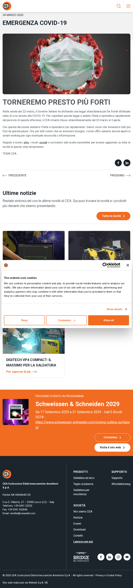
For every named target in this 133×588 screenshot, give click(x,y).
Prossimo (117, 175)
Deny (24, 320)
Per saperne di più (18, 371)
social (43, 142)
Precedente (17, 175)
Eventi (77, 523)
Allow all (108, 320)
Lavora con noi (83, 541)
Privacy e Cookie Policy (109, 575)
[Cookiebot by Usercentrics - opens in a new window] (105, 265)
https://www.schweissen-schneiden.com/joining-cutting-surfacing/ (83, 424)
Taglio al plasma (83, 484)
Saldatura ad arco (83, 478)
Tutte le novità (111, 216)
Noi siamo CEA (82, 511)
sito (26, 142)
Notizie (78, 517)
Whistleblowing (121, 484)
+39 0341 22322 (23, 505)
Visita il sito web (110, 447)
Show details (114, 309)
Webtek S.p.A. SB (38, 582)
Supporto (117, 478)
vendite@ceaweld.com (22, 513)
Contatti (78, 535)
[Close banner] (128, 265)
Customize (64, 320)
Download (79, 529)
